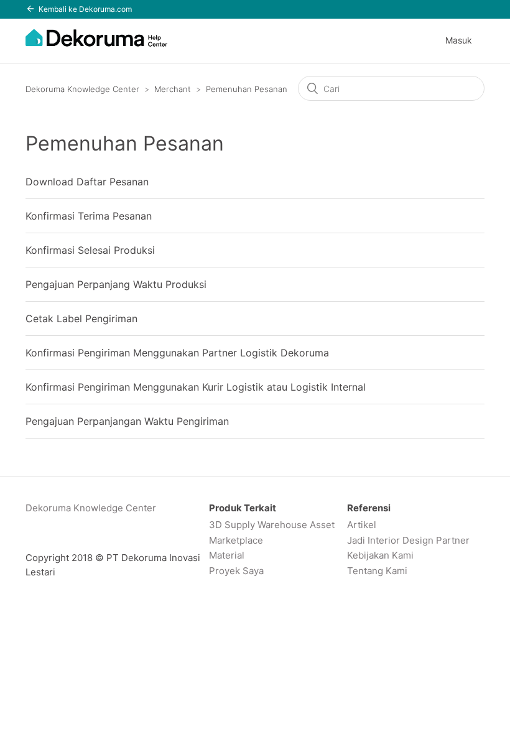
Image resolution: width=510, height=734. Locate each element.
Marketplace (236, 540)
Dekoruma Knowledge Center (82, 89)
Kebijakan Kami (380, 555)
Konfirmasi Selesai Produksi (90, 250)
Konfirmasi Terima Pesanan (89, 216)
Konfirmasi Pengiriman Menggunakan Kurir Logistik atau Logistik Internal (196, 387)
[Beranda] (96, 44)
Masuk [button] (458, 40)
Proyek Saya (236, 571)
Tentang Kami (377, 571)
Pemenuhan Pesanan (246, 89)
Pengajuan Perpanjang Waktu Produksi (116, 284)
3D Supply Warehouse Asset (272, 525)
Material (226, 555)
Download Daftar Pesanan (87, 181)
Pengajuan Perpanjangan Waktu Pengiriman (127, 421)
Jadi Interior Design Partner (408, 540)
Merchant (172, 89)
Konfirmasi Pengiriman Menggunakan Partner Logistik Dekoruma (177, 352)
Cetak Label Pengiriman (81, 318)
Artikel (361, 525)
